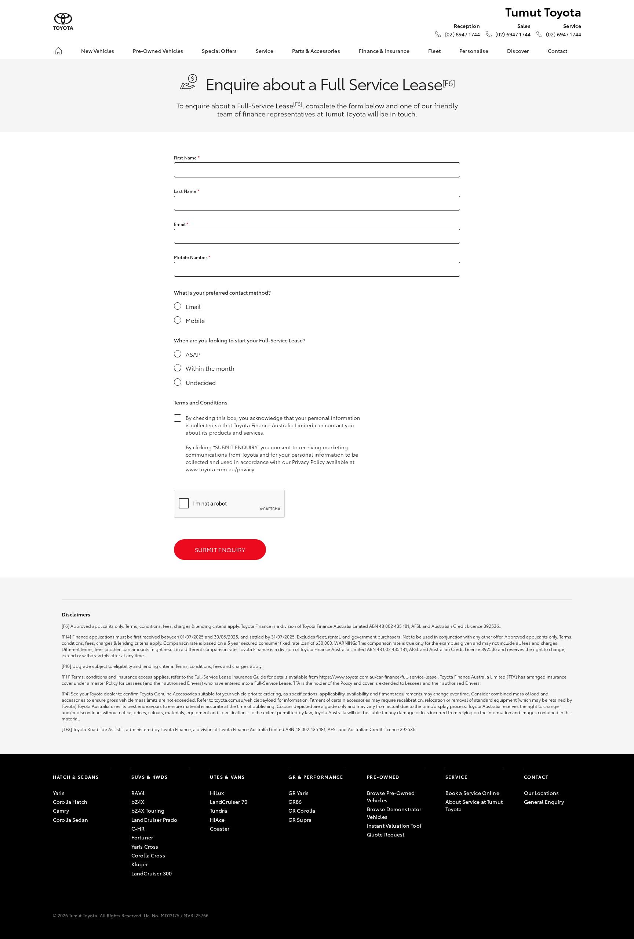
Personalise (473, 50)
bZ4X (138, 801)
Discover (518, 50)
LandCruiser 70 (228, 801)
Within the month (210, 368)
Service (264, 50)
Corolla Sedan (70, 819)
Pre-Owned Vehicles (158, 50)
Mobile (195, 320)
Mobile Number (192, 257)
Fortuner (142, 837)
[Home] (58, 51)
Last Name (186, 191)
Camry (61, 810)
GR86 (295, 801)
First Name (187, 157)
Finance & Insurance (384, 50)
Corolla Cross (148, 855)
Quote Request (386, 834)
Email (181, 224)
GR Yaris (298, 792)
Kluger (139, 864)
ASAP (193, 354)
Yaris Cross (144, 846)
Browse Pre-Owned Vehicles (391, 796)
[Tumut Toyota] (63, 21)
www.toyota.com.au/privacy (220, 469)
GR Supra (299, 819)
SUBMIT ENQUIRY (220, 549)
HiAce (217, 819)
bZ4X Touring (148, 810)
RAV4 (138, 792)
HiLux (217, 792)
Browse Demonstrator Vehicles (394, 812)
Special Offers (219, 50)
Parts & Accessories (316, 50)
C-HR (138, 828)
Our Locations (541, 792)
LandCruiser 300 (151, 873)
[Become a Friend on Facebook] (528, 824)
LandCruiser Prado (154, 819)
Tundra (218, 810)
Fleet (434, 50)
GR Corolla (301, 810)
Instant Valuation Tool (394, 825)
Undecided (201, 382)
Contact (558, 50)
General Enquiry (544, 801)
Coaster (219, 828)
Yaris (59, 792)
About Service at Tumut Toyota (474, 805)
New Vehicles (97, 50)
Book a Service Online (472, 792)
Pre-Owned (383, 777)
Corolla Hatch (70, 801)
